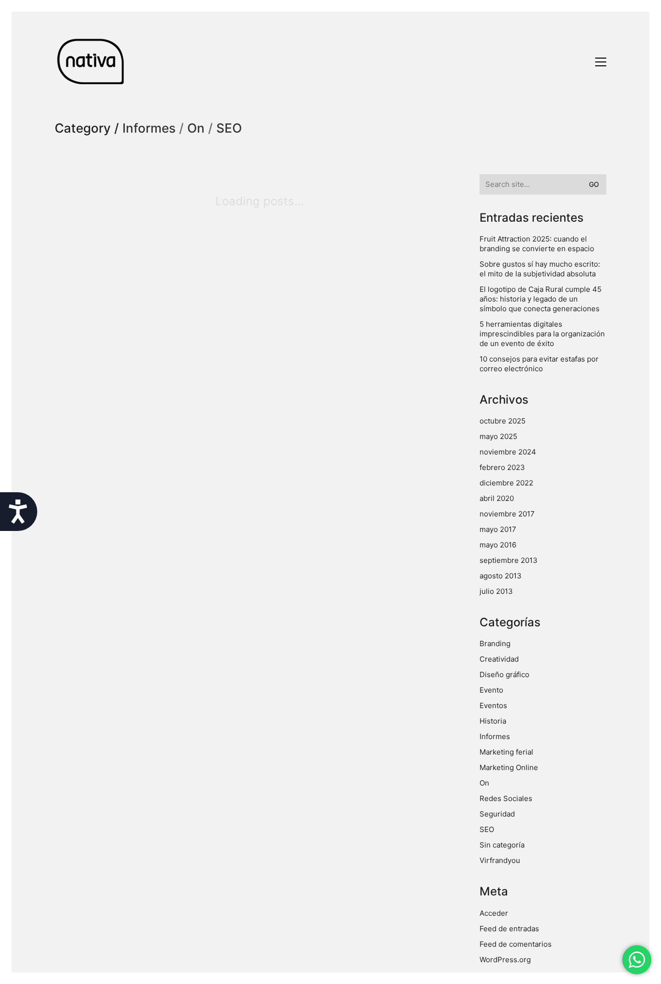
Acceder (494, 913)
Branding (495, 643)
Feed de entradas (509, 928)
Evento (491, 690)
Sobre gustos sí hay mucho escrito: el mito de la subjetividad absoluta (540, 268)
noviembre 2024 (508, 451)
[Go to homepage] (91, 62)
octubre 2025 (503, 420)
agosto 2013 (501, 575)
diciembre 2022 (506, 482)
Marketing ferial (506, 752)
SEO (229, 128)
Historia (493, 721)
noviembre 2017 (507, 513)
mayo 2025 (498, 436)
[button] (600, 62)
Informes (149, 128)
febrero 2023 (502, 467)
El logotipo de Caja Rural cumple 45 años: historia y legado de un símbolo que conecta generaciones (540, 299)
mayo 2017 (498, 529)
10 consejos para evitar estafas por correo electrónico (539, 363)
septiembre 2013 (509, 560)
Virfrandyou (500, 860)
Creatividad (499, 659)
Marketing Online (509, 767)
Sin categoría (502, 844)
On (196, 128)
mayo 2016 (498, 544)
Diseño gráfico (504, 674)
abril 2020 (497, 498)
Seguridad (497, 813)
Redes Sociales (506, 798)
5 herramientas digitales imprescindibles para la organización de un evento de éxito (542, 333)
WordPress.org (505, 959)
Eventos (493, 705)
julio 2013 (496, 591)
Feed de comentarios (516, 944)
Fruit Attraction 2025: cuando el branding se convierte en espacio (537, 243)
